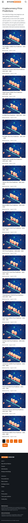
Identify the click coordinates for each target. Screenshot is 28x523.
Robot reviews (4, 481)
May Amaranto (6, 73)
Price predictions (5, 478)
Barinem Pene (6, 140)
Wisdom (8, 457)
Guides (2, 486)
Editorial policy (4, 468)
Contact (3, 466)
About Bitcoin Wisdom (6, 463)
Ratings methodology (6, 471)
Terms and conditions (6, 496)
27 (20, 441)
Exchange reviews (5, 484)
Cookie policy (4, 499)
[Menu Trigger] (3, 2)
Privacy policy (4, 493)
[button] (26, 2)
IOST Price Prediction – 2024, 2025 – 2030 (12, 251)
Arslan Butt (6, 50)
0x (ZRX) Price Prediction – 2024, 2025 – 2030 (13, 115)
